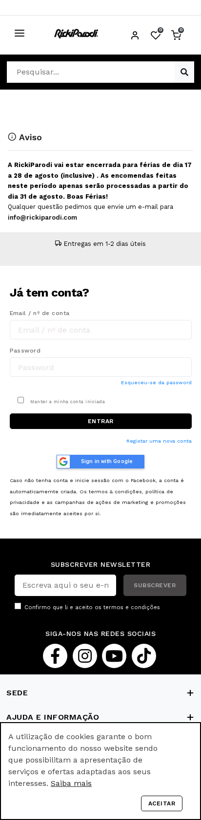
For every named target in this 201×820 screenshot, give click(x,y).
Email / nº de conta (40, 313)
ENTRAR (101, 421)
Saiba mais (71, 783)
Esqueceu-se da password (156, 382)
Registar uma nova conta (159, 441)
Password (25, 350)
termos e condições (131, 607)
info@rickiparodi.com (42, 217)
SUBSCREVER (155, 585)
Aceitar (162, 803)
